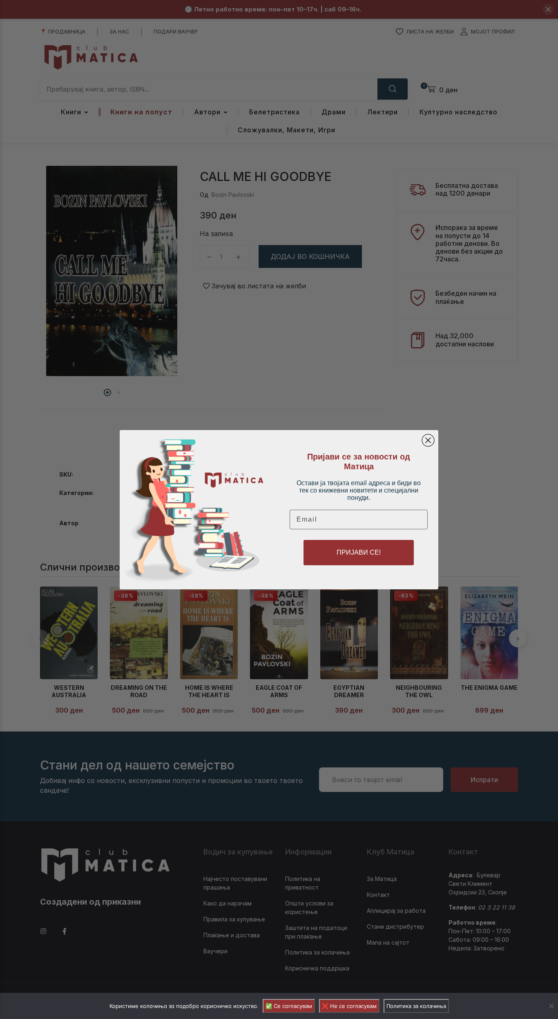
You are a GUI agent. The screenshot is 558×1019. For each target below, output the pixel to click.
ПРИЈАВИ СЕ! (359, 552)
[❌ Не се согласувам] (551, 1006)
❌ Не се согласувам (349, 1006)
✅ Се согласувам (289, 1006)
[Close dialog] (428, 440)
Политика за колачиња (416, 1006)
